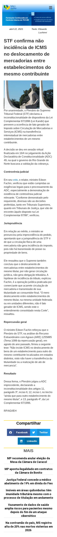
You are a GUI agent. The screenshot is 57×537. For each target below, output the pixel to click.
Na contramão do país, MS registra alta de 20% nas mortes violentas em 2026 (28, 526)
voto (15, 179)
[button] (50, 8)
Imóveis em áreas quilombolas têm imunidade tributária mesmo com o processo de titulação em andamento (28, 494)
